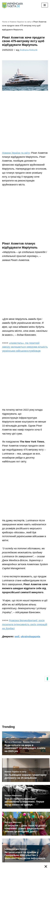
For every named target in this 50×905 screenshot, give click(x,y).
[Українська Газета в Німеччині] (12, 5)
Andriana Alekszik (28, 50)
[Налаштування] (47, 678)
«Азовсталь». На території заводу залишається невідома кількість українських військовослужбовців (25, 347)
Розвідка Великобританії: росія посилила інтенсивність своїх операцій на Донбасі (24, 624)
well (17, 636)
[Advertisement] (25, 125)
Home (4, 22)
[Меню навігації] (44, 5)
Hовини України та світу (20, 22)
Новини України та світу (16, 153)
